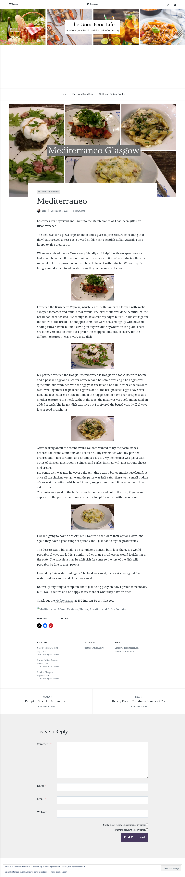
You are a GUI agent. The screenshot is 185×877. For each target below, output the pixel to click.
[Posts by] (39, 211)
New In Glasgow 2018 (47, 648)
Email (41, 798)
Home (63, 94)
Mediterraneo (65, 600)
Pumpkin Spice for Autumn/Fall (46, 701)
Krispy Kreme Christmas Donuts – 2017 (138, 701)
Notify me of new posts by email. (130, 829)
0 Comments (79, 210)
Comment (44, 744)
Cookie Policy (61, 872)
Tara (44, 210)
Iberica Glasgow (45, 672)
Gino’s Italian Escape (47, 660)
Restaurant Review (124, 651)
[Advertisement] (92, 67)
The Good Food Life (93, 25)
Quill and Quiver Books (112, 94)
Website (42, 812)
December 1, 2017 (59, 210)
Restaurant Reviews (48, 192)
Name (42, 785)
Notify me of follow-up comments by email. (124, 825)
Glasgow (119, 647)
